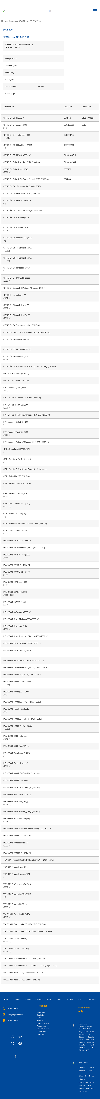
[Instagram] (12, 1036)
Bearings (12, 21)
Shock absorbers (43, 1023)
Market (59, 999)
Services (70, 999)
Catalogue (39, 999)
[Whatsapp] (20, 1036)
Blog (79, 999)
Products (28, 999)
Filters (39, 1018)
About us (17, 999)
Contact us (92, 999)
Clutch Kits (40, 1034)
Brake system (41, 1012)
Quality (48, 999)
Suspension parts (43, 1029)
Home (4, 21)
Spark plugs (41, 1015)
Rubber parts (41, 1026)
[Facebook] (20, 1043)
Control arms (41, 1032)
